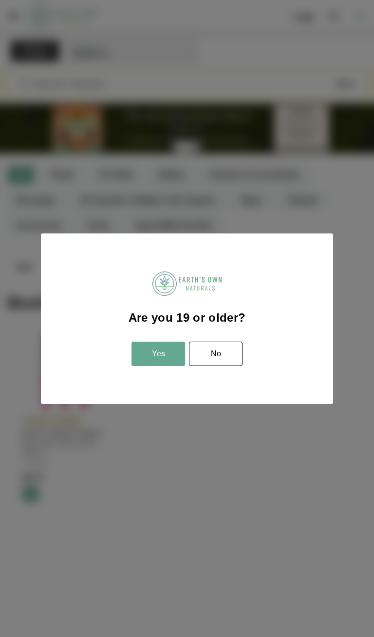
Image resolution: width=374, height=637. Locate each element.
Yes (158, 353)
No (216, 353)
